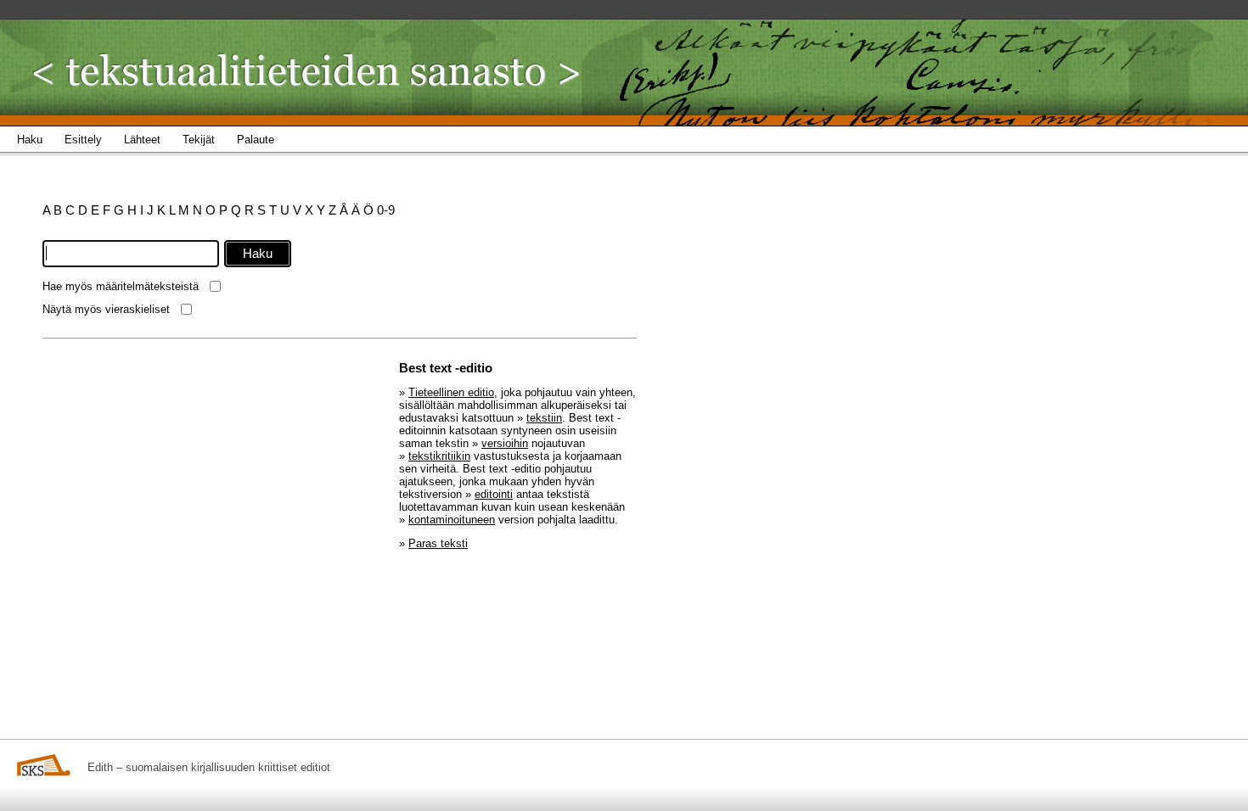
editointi (494, 494)
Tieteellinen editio (451, 392)
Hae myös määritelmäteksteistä (120, 286)
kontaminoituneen (451, 519)
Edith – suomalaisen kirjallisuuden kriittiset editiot (208, 767)
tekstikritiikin (439, 456)
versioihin (504, 443)
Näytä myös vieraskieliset (106, 309)
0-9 (386, 210)
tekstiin (544, 417)
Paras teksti (438, 543)
